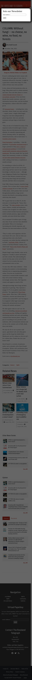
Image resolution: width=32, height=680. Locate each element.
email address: (6, 14)
